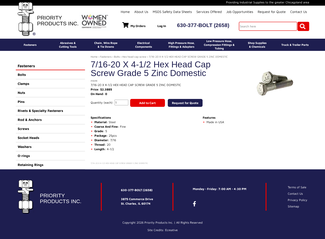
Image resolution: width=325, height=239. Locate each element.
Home (125, 12)
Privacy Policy (297, 200)
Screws (23, 129)
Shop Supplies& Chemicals (257, 44)
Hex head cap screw (134, 56)
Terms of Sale (297, 187)
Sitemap (293, 206)
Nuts (21, 93)
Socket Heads (28, 138)
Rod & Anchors (30, 120)
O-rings (24, 156)
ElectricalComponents (143, 44)
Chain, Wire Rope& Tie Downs (105, 44)
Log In (161, 26)
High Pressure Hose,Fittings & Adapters (181, 44)
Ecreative (171, 230)
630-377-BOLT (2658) (203, 25)
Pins (21, 102)
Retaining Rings (30, 165)
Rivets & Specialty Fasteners (40, 111)
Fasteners (30, 44)
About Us (141, 12)
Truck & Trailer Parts (295, 44)
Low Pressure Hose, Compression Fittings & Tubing (219, 44)
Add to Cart (147, 103)
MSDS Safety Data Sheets (172, 12)
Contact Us (298, 12)
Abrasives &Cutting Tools (68, 44)
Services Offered (209, 12)
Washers (25, 147)
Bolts (22, 75)
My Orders (138, 26)
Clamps (23, 84)
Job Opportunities (239, 12)
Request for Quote (272, 12)
